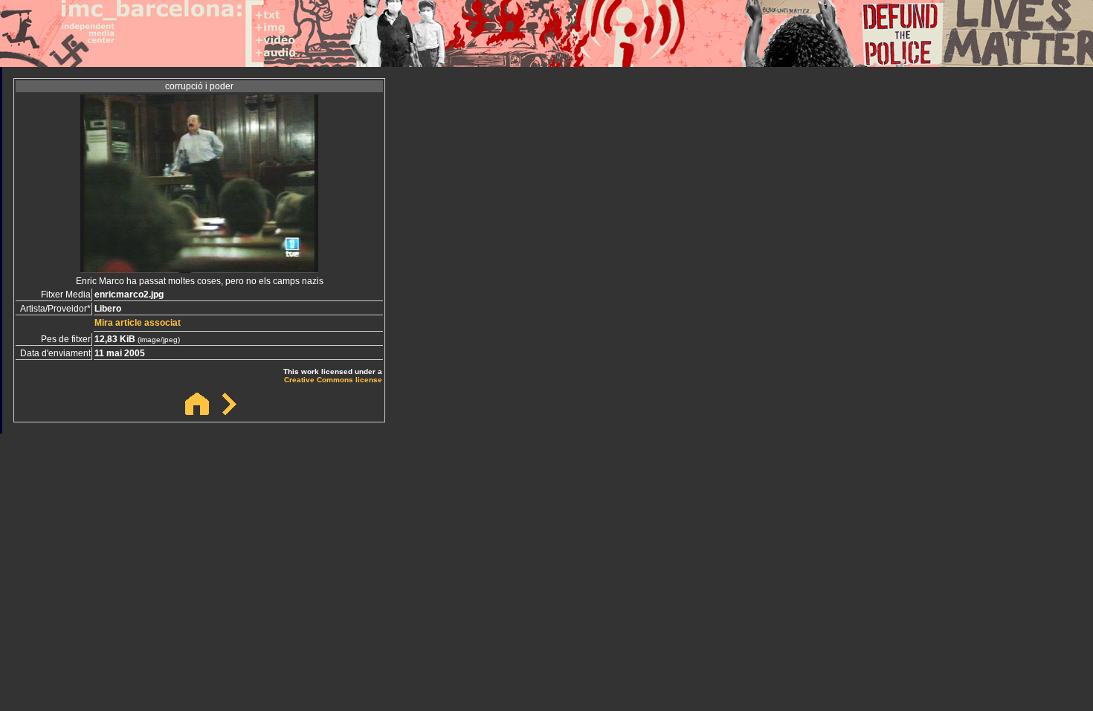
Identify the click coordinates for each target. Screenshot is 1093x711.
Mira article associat (137, 323)
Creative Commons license (333, 380)
